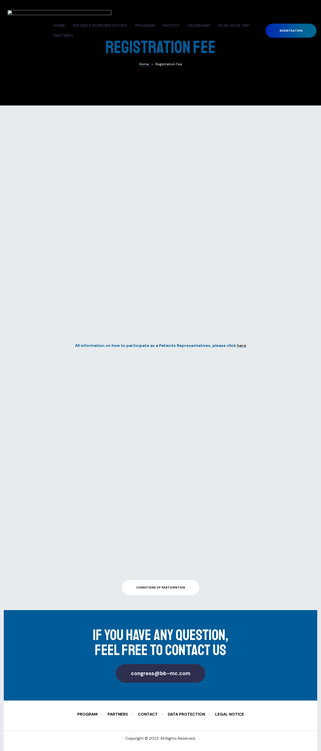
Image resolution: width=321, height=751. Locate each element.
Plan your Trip (233, 25)
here (241, 345)
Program (145, 25)
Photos (171, 25)
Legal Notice (229, 714)
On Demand (198, 25)
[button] (291, 31)
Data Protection (186, 714)
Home (59, 25)
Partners (63, 35)
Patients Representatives (100, 25)
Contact (148, 714)
